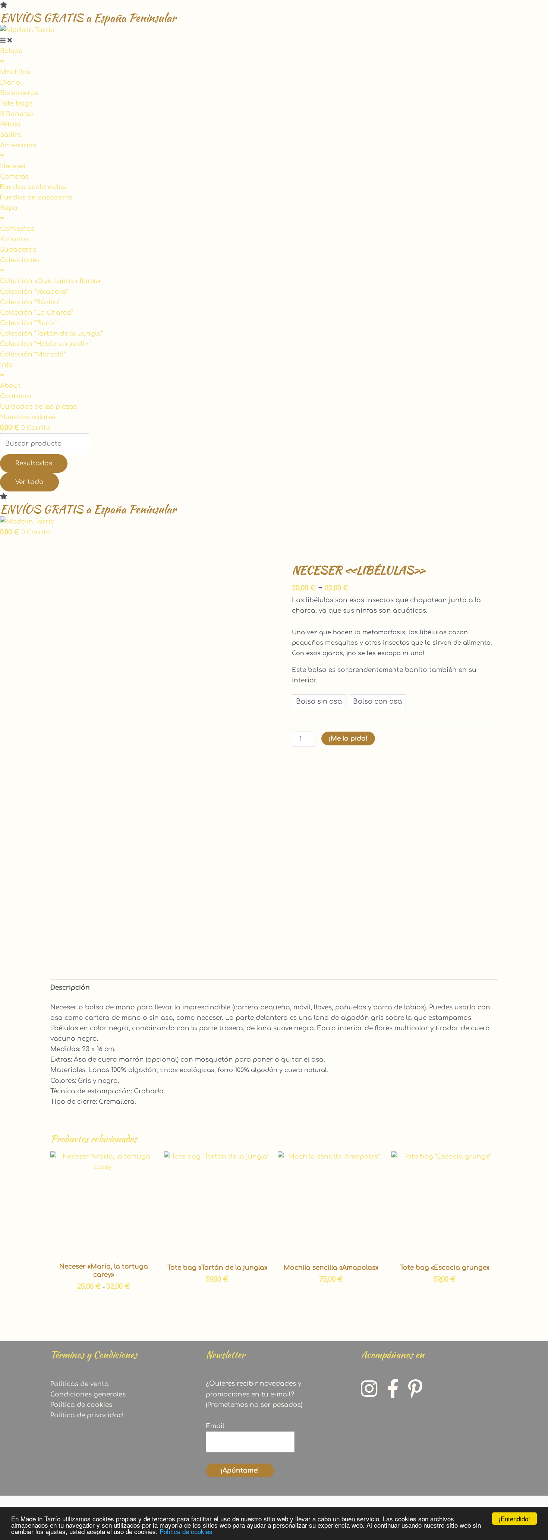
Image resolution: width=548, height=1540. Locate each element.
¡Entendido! (514, 1518)
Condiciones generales (88, 1394)
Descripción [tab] (70, 987)
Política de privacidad (86, 1415)
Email (215, 1426)
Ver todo (29, 481)
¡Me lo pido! (348, 738)
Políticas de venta (79, 1383)
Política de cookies (186, 1531)
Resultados (33, 463)
